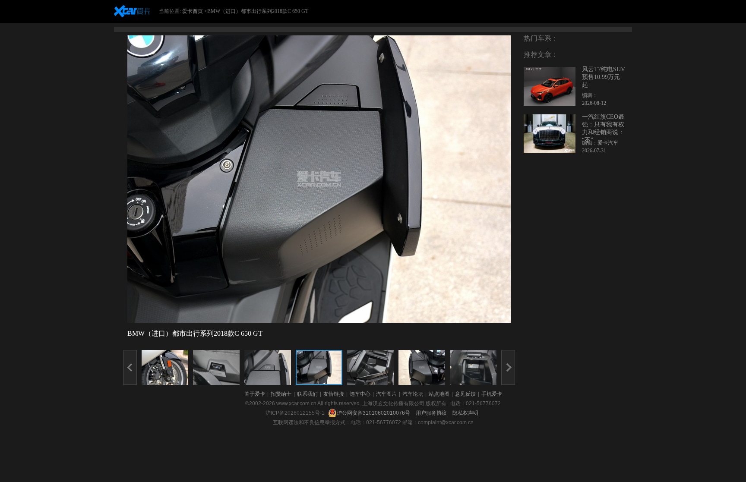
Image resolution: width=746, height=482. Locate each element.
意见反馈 (465, 394)
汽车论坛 (412, 394)
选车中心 (360, 394)
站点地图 (439, 394)
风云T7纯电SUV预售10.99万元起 (603, 77)
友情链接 (333, 394)
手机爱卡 (491, 394)
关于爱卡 (254, 394)
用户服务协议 (432, 413)
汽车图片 (386, 394)
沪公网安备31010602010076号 (374, 413)
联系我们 (307, 394)
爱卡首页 (192, 11)
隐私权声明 (465, 413)
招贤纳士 (281, 394)
